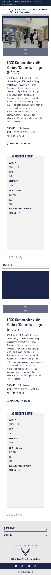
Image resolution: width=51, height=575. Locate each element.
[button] (10, 4)
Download (14, 143)
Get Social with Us (25, 545)
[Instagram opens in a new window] (35, 566)
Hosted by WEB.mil (25, 572)
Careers (8, 534)
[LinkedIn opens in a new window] (16, 566)
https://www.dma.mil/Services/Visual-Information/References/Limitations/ (23, 246)
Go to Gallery (14, 256)
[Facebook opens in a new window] (28, 566)
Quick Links (10, 528)
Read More (14, 213)
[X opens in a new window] (22, 566)
